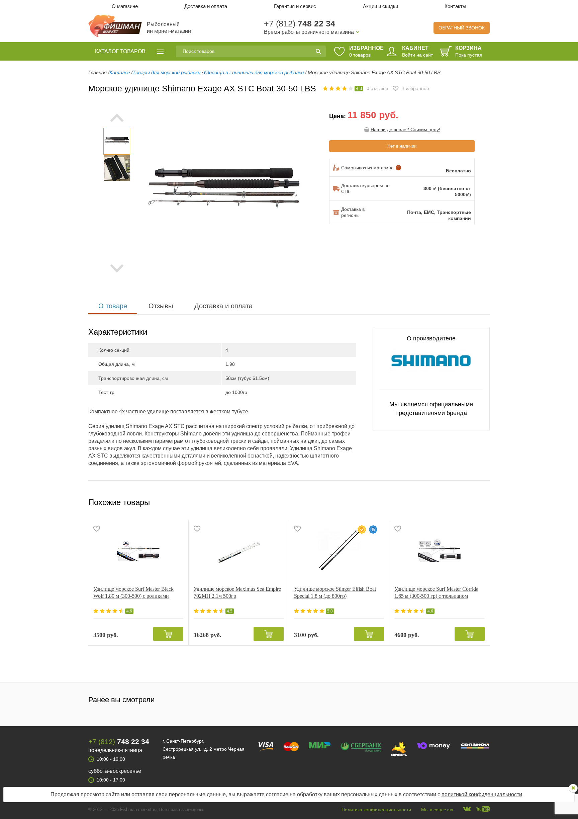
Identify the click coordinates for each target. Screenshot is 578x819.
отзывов (377, 88)
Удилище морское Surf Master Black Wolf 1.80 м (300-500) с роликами (133, 592)
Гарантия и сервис (295, 6)
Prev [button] (116, 118)
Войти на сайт (417, 55)
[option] (116, 141)
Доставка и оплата (205, 6)
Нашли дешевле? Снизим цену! (405, 129)
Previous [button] (153, 193)
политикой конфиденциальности (482, 794)
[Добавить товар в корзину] (168, 634)
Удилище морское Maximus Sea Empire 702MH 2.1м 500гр (237, 592)
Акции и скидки (380, 6)
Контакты (455, 6)
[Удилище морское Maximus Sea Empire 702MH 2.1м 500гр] (239, 550)
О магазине (125, 6)
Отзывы (161, 306)
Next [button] (116, 268)
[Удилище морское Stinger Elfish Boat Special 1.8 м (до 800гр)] (339, 550)
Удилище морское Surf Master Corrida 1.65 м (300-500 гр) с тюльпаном (436, 592)
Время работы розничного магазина (309, 32)
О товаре (112, 306)
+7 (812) (299, 23)
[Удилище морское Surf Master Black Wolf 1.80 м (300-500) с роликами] (138, 550)
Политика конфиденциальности (376, 809)
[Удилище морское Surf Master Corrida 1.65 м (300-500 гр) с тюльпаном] (439, 550)
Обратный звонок (462, 27)
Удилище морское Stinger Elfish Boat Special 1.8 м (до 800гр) (335, 592)
